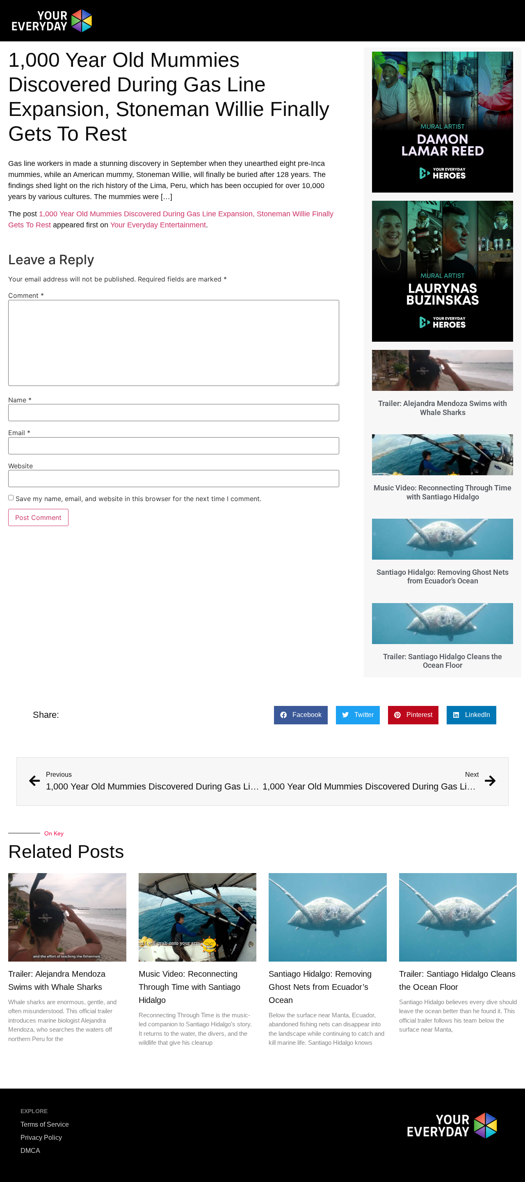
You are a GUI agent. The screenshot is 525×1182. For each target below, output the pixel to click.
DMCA (30, 1150)
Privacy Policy (41, 1137)
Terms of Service (45, 1124)
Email (19, 432)
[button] (301, 715)
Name (20, 400)
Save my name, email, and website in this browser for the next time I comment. (138, 498)
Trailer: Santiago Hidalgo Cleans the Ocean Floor (442, 661)
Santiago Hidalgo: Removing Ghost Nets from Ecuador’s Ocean (443, 576)
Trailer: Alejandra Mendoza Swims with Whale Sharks (442, 408)
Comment (26, 295)
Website (20, 466)
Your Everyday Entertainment (158, 225)
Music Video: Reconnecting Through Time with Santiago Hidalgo (442, 492)
